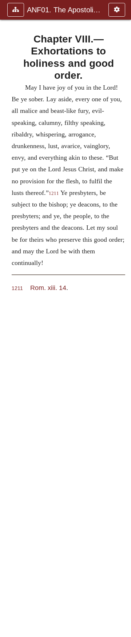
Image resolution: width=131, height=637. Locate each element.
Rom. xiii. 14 (48, 287)
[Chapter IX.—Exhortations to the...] (122, 318)
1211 (54, 193)
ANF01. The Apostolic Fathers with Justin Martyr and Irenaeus (64, 10)
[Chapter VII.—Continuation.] (8, 318)
